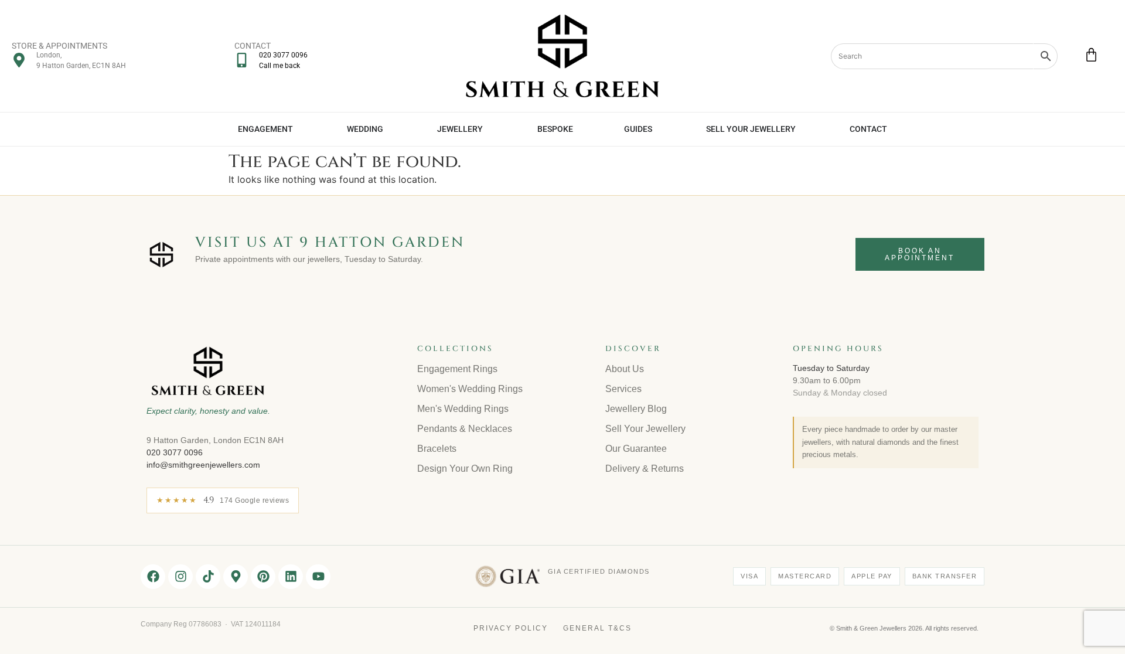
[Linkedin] (290, 576)
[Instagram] (180, 576)
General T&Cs (597, 628)
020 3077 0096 (174, 452)
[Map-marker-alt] (235, 576)
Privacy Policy (510, 628)
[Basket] (1091, 55)
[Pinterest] (263, 576)
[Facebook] (153, 576)
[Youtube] (318, 576)
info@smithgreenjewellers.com (203, 464)
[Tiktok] (208, 576)
